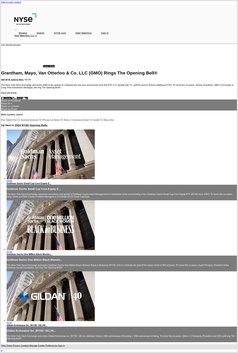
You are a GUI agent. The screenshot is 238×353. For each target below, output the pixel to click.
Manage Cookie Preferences (43, 345)
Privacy (17, 345)
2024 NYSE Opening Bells (12, 80)
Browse (23, 33)
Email (25, 98)
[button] (16, 30)
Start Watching (83, 33)
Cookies (25, 345)
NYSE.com (60, 33)
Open (52, 66)
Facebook (6, 98)
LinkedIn (17, 98)
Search (40, 33)
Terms (9, 345)
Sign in (105, 33)
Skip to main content (11, 2)
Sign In (33, 36)
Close (46, 66)
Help (3, 345)
